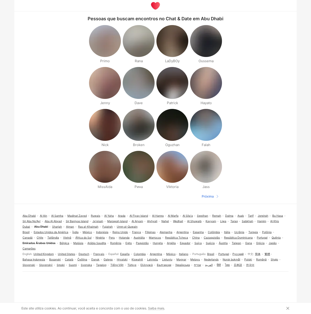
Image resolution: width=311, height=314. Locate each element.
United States (66, 254)
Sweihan (202, 215)
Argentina (156, 254)
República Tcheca (176, 237)
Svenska (86, 265)
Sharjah (57, 226)
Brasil (210, 254)
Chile (40, 237)
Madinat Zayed (77, 215)
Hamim (261, 221)
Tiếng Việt (116, 265)
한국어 (250, 265)
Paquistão (142, 243)
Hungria (158, 243)
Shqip (274, 259)
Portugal (223, 254)
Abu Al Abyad (53, 221)
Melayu (195, 259)
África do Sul (83, 237)
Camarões (29, 248)
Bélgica (64, 243)
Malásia (78, 243)
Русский (238, 254)
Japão (273, 243)
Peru (112, 237)
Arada (121, 215)
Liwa (223, 221)
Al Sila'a (188, 215)
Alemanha (166, 232)
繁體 (267, 254)
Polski (248, 259)
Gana (248, 243)
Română (261, 259)
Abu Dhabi (29, 215)
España (125, 254)
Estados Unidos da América (51, 232)
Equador (185, 243)
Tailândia (53, 237)
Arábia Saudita (96, 243)
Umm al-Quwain (127, 226)
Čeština (82, 259)
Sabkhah (247, 221)
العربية (209, 265)
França (136, 232)
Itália (227, 232)
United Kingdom (43, 254)
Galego (108, 259)
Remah (216, 215)
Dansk (95, 259)
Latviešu (152, 259)
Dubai (26, 226)
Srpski (61, 265)
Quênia (276, 237)
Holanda (124, 237)
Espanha (198, 232)
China (196, 237)
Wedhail (178, 221)
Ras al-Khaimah (88, 226)
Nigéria (100, 237)
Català (69, 259)
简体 (257, 254)
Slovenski (29, 265)
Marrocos (155, 237)
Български (164, 265)
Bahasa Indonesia (34, 259)
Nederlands (211, 259)
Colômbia (214, 232)
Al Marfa (173, 215)
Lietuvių (167, 259)
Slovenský (46, 265)
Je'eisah (97, 221)
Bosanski (55, 259)
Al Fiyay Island (139, 215)
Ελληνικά (146, 265)
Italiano (183, 254)
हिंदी (219, 265)
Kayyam (211, 221)
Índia (75, 232)
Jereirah (263, 215)
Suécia (210, 243)
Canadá (28, 237)
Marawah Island (117, 221)
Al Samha (57, 215)
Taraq (234, 221)
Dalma (229, 215)
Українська (182, 265)
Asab (240, 215)
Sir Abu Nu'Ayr (32, 221)
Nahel (165, 221)
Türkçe (131, 265)
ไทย (227, 265)
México (171, 254)
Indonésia (102, 232)
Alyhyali (152, 221)
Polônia (267, 232)
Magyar (181, 259)
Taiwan (236, 243)
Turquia (253, 232)
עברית (197, 265)
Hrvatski (122, 259)
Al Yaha (109, 215)
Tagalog (101, 265)
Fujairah (107, 226)
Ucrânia (239, 232)
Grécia (260, 243)
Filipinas (150, 232)
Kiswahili (137, 259)
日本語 (238, 265)
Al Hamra (158, 215)
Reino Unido (120, 232)
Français (98, 254)
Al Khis (274, 221)
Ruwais (95, 215)
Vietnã (67, 237)
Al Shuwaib (194, 221)
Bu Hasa (277, 215)
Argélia (171, 243)
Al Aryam (137, 221)
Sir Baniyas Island (77, 221)
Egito (128, 243)
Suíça (198, 243)
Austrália (139, 237)
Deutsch (84, 254)
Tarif (251, 215)
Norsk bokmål (231, 259)
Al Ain (43, 215)
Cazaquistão (212, 237)
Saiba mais (156, 308)
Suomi (73, 265)
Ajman (70, 226)
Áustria (223, 243)
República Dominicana (238, 237)
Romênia (115, 243)
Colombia (140, 254)
